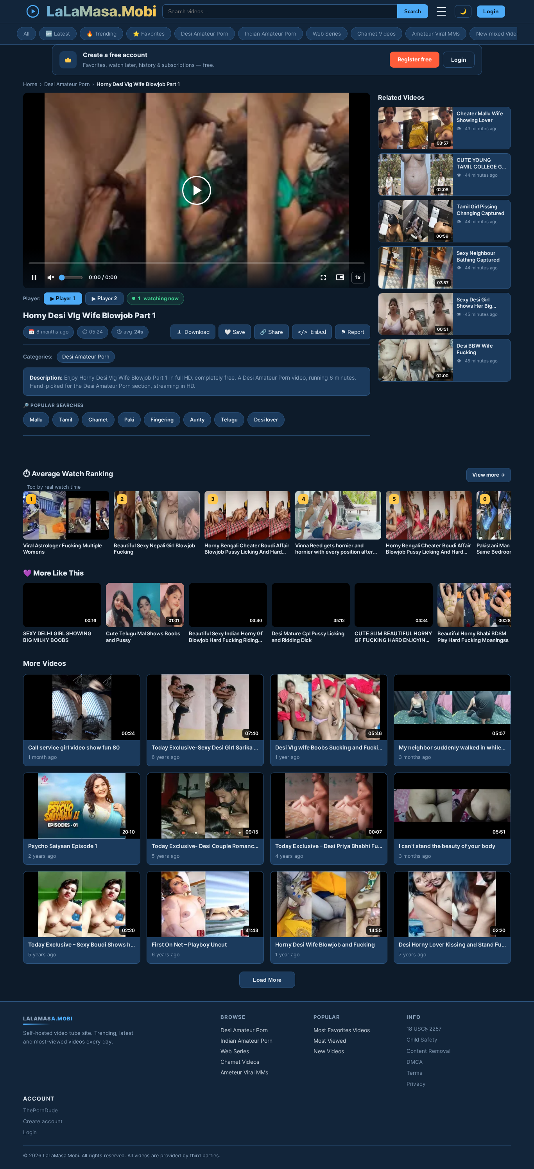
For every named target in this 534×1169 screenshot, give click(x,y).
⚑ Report (352, 332)
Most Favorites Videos (342, 1030)
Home (30, 84)
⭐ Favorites (149, 33)
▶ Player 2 (104, 298)
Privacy (416, 1084)
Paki (129, 419)
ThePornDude (40, 1110)
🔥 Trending (101, 33)
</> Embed (312, 332)
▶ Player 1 (62, 298)
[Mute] (50, 277)
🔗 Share (271, 332)
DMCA (415, 1062)
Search (412, 11)
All (26, 33)
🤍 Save (234, 332)
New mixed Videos (499, 33)
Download (197, 332)
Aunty (197, 419)
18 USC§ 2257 (424, 1029)
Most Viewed (330, 1040)
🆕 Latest (58, 33)
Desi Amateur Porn (204, 33)
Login (491, 11)
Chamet (98, 419)
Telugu (229, 419)
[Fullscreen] (323, 277)
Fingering (162, 419)
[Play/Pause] (34, 277)
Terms (414, 1073)
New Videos (329, 1051)
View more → (488, 475)
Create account (43, 1121)
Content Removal (428, 1051)
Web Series (327, 33)
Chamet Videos (376, 33)
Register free (415, 59)
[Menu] (441, 11)
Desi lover (266, 419)
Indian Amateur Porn (270, 33)
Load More (267, 980)
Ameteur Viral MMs (436, 33)
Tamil (65, 419)
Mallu (36, 419)
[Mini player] (340, 277)
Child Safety (422, 1039)
